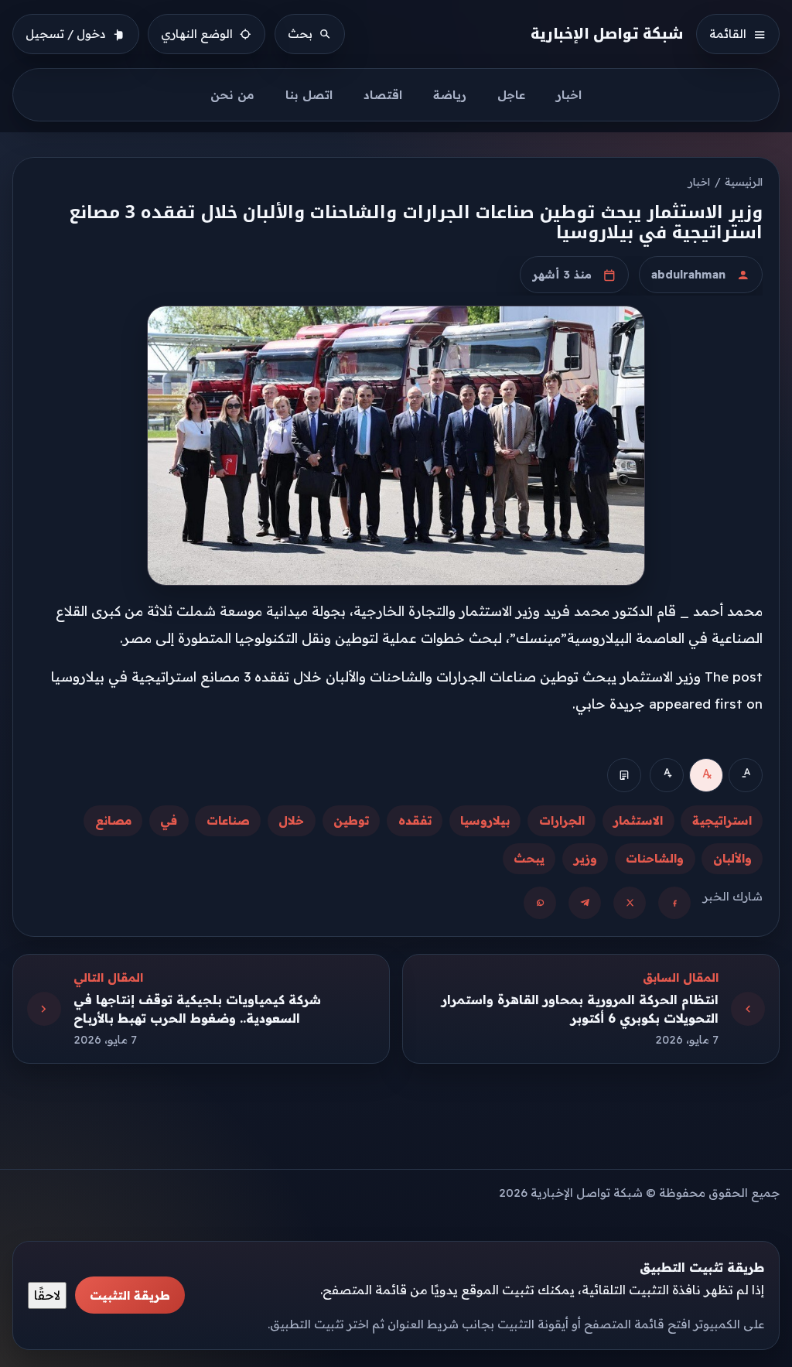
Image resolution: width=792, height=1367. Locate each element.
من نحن (232, 94)
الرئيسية (744, 182)
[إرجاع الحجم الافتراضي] (706, 775)
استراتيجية (722, 820)
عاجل (511, 94)
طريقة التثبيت (130, 1295)
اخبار (569, 94)
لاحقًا (47, 1295)
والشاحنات (655, 858)
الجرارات (562, 820)
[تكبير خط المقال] (667, 775)
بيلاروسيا (485, 820)
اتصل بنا (309, 94)
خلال (291, 820)
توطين (351, 820)
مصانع (113, 820)
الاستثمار (638, 820)
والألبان (732, 858)
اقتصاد (383, 94)
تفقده (415, 820)
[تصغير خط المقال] (746, 775)
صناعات (228, 820)
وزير (585, 858)
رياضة (449, 94)
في (168, 820)
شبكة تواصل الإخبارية (607, 33)
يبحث (529, 858)
